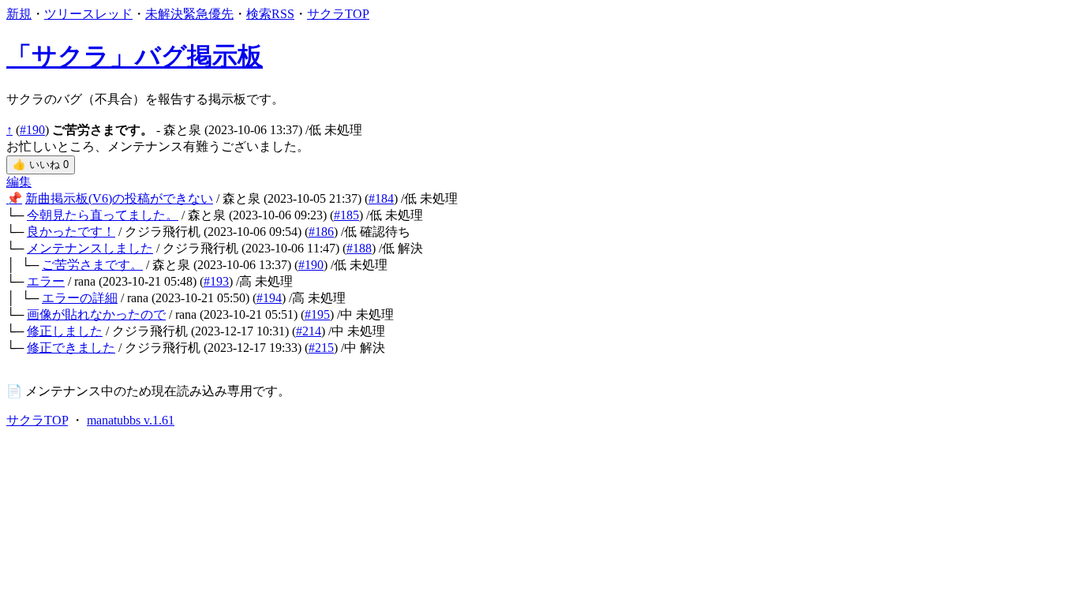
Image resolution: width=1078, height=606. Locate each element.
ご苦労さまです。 (92, 264)
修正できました (71, 347)
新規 (19, 14)
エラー (46, 281)
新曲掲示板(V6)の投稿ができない (119, 198)
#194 (269, 298)
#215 (321, 347)
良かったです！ (71, 231)
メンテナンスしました (90, 248)
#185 (346, 215)
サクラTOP (338, 14)
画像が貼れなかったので (96, 314)
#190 (32, 130)
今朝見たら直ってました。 (102, 215)
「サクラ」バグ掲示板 (134, 56)
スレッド (107, 14)
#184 (381, 198)
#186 (321, 231)
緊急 (195, 14)
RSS (282, 14)
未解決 (164, 14)
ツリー (63, 14)
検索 (258, 14)
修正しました (65, 331)
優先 (221, 14)
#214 (308, 331)
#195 (317, 314)
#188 (359, 248)
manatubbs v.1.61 (130, 420)
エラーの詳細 (80, 298)
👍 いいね (41, 164)
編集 (19, 182)
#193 (216, 281)
